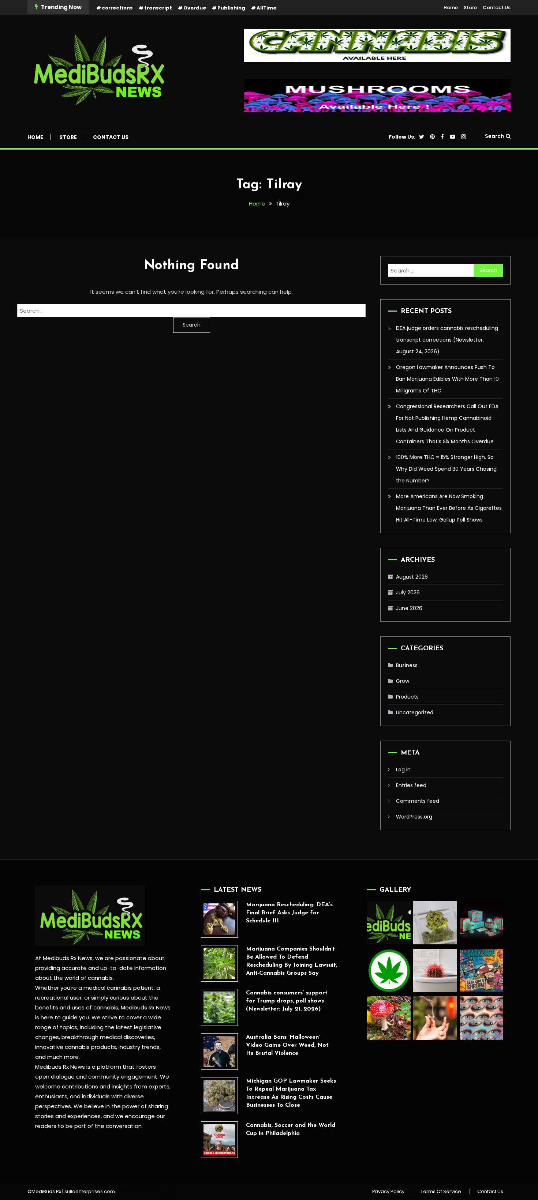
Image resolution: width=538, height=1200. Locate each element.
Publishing (231, 7)
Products (407, 696)
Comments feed (417, 801)
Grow (402, 681)
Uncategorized (414, 712)
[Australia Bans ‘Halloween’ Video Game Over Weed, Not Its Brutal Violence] (219, 1051)
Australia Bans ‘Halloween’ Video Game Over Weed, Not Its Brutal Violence (287, 1045)
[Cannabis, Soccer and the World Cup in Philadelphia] (219, 1139)
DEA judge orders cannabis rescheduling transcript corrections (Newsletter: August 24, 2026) (447, 339)
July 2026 (408, 592)
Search (494, 136)
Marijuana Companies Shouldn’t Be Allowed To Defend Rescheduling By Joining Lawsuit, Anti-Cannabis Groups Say (291, 961)
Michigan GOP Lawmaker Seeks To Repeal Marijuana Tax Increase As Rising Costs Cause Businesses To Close (291, 1093)
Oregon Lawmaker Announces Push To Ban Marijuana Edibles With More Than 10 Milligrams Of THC (447, 379)
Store (470, 7)
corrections (117, 7)
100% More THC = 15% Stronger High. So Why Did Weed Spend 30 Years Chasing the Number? (446, 469)
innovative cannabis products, (76, 1047)
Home (451, 7)
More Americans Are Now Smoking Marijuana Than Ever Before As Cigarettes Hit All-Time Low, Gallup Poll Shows (449, 508)
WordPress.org (414, 816)
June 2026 (409, 608)
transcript (158, 7)
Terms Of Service (441, 1191)
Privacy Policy (388, 1191)
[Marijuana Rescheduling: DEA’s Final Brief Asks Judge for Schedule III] (219, 919)
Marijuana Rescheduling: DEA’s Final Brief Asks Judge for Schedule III (289, 913)
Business (407, 665)
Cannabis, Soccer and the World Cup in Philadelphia (290, 1129)
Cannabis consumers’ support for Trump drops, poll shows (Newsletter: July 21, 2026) (287, 1001)
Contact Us (497, 7)
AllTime (266, 7)
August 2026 (412, 576)
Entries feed (411, 785)
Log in (403, 769)
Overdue (194, 7)
